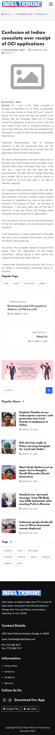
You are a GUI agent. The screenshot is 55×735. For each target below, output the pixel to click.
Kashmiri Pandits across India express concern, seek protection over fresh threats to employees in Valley (36, 418)
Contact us (10, 672)
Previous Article (18, 302)
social (19, 563)
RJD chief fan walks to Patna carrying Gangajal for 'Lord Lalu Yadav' (34, 446)
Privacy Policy (11, 666)
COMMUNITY (29, 283)
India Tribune (29, 727)
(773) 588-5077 (13, 645)
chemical (8, 557)
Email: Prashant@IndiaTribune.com (18, 639)
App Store (31, 708)
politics (34, 557)
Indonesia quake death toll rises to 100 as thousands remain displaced (35, 525)
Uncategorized (24, 14)
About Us (42, 336)
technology (33, 550)
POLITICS (42, 283)
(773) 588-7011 (14, 648)
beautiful (8, 550)
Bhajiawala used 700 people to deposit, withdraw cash (26, 308)
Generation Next (27, 731)
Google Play (12, 708)
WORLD (16, 283)
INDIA (6, 283)
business (46, 557)
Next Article (39, 333)
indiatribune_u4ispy (14, 50)
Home (7, 14)
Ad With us (10, 677)
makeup (7, 563)
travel (19, 550)
